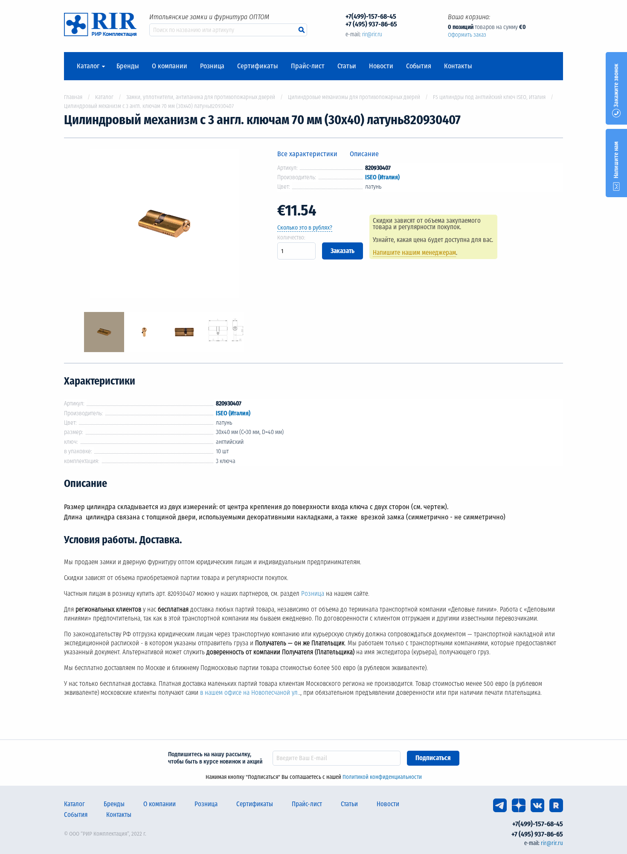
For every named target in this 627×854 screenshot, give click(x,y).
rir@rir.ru (372, 34)
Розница (212, 66)
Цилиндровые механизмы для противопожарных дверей (354, 97)
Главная (73, 97)
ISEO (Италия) (382, 177)
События (418, 66)
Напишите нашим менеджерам (414, 252)
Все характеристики (307, 154)
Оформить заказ (467, 35)
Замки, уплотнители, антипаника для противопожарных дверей (200, 97)
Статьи (346, 66)
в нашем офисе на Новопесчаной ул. (249, 693)
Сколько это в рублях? (304, 227)
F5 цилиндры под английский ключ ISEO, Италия (489, 97)
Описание (364, 154)
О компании (169, 66)
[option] (164, 225)
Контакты (458, 66)
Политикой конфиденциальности (382, 777)
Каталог (88, 66)
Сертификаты (257, 66)
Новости (381, 66)
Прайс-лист (308, 66)
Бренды (127, 66)
